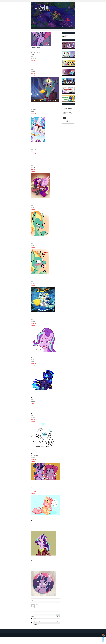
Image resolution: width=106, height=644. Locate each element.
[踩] (57, 618)
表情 (33, 612)
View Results (68, 120)
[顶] (56, 618)
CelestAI (37, 601)
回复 (58, 618)
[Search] (74, 28)
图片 (34, 612)
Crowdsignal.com (68, 121)
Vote (64, 117)
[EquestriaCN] (53, 14)
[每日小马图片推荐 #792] (45, 39)
